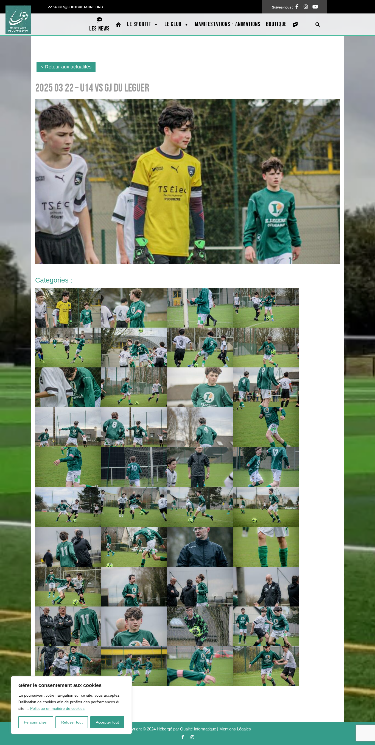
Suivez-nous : (286, 6)
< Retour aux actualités (66, 67)
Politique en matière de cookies (57, 708)
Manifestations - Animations (228, 24)
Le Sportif (139, 24)
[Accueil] (118, 24)
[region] (71, 705)
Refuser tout (72, 722)
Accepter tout (107, 722)
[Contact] (295, 24)
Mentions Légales (235, 729)
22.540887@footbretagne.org (77, 7)
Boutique (276, 24)
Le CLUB (172, 24)
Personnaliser (36, 722)
